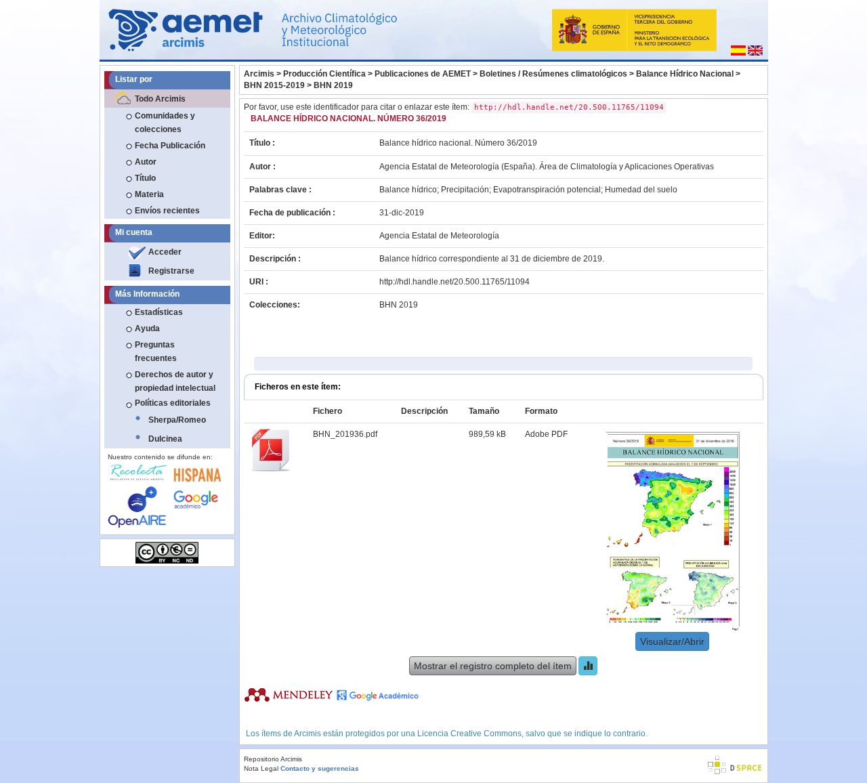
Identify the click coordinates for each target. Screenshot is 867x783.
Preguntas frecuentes (156, 351)
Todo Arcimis (160, 99)
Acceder (165, 252)
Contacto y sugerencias (319, 768)
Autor (145, 162)
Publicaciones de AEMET (423, 74)
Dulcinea (165, 439)
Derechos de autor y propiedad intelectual (175, 381)
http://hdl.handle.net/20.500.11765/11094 (454, 282)
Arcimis (259, 74)
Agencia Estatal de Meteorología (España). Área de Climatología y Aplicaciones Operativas (546, 166)
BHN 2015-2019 (274, 85)
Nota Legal (261, 768)
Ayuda (147, 328)
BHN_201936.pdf (345, 434)
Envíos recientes (167, 210)
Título (145, 178)
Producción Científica (324, 74)
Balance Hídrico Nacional (685, 74)
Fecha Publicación (170, 145)
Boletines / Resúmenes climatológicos (553, 74)
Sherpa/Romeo (177, 420)
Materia (149, 194)
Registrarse (171, 271)
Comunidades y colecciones (165, 122)
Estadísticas (159, 312)
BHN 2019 (333, 85)
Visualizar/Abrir (672, 641)
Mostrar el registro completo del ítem (493, 665)
